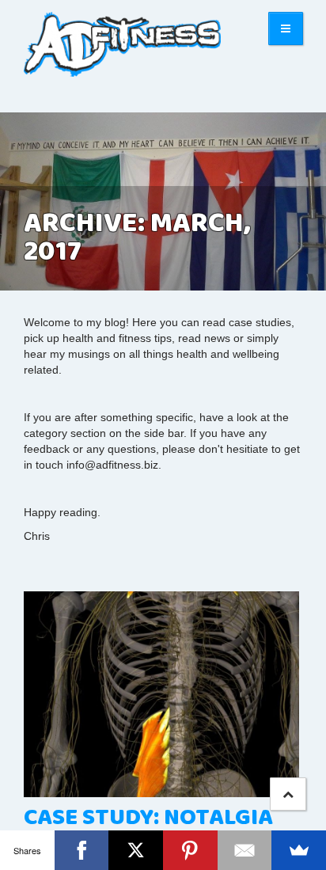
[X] (135, 850)
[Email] (245, 850)
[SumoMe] (298, 850)
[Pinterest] (190, 850)
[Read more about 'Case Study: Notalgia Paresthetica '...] (163, 694)
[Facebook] (82, 850)
